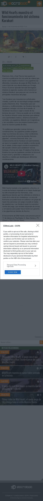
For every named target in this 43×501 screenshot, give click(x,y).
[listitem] (21, 265)
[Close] (38, 226)
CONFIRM (12, 272)
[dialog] (21, 250)
